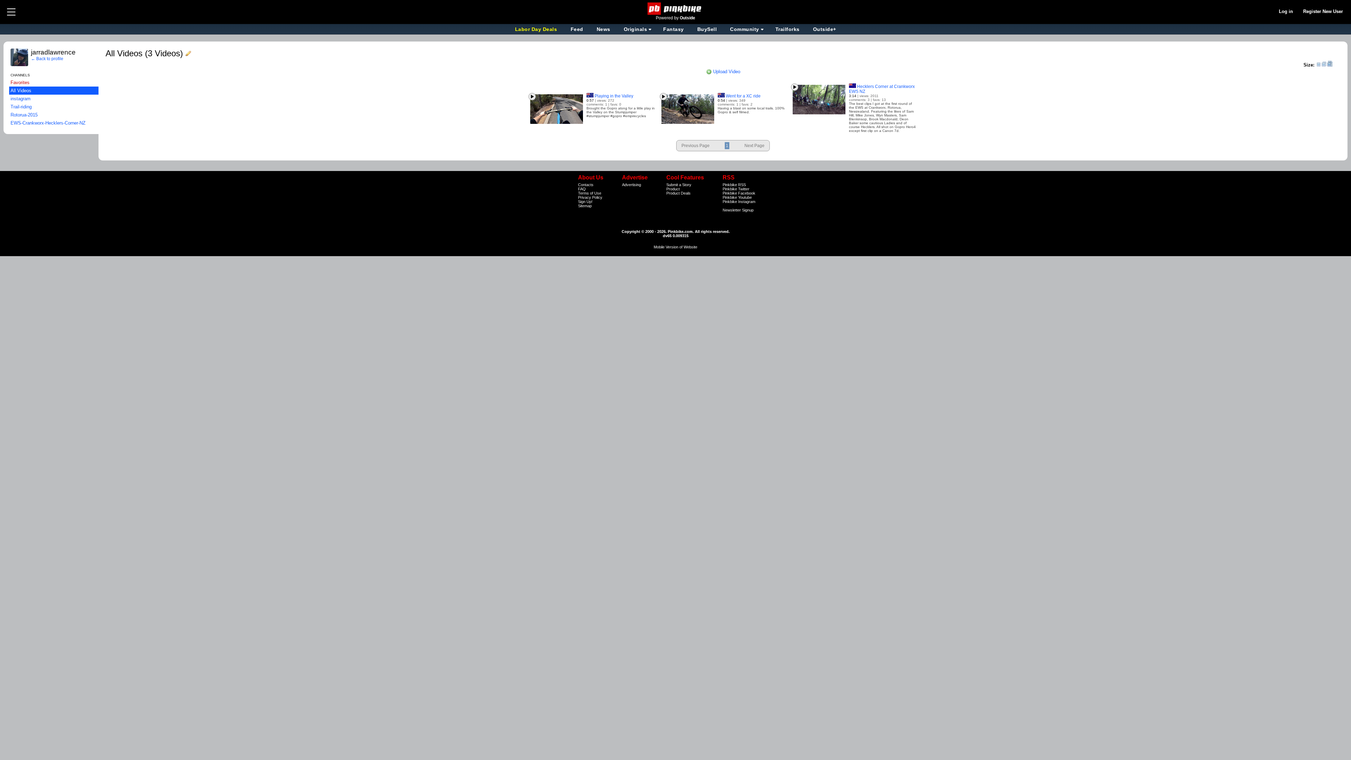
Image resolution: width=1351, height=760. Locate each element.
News (603, 29)
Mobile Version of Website (675, 247)
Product (673, 189)
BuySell (707, 29)
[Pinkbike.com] (676, 8)
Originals (635, 29)
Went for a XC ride (743, 96)
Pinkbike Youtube (737, 197)
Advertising (631, 185)
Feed (577, 29)
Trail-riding (21, 106)
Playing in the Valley (614, 96)
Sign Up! (585, 202)
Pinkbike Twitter (736, 189)
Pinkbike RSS (734, 185)
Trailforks (787, 29)
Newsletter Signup (738, 210)
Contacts (586, 185)
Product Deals (678, 193)
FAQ (582, 189)
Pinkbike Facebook (739, 193)
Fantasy (673, 29)
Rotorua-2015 (24, 115)
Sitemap (585, 206)
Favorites (20, 82)
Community (744, 29)
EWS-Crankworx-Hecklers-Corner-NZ (48, 123)
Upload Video (726, 71)
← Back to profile (47, 58)
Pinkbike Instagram (739, 202)
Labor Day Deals (537, 29)
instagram (21, 98)
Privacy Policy (590, 197)
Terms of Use (589, 193)
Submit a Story (678, 185)
